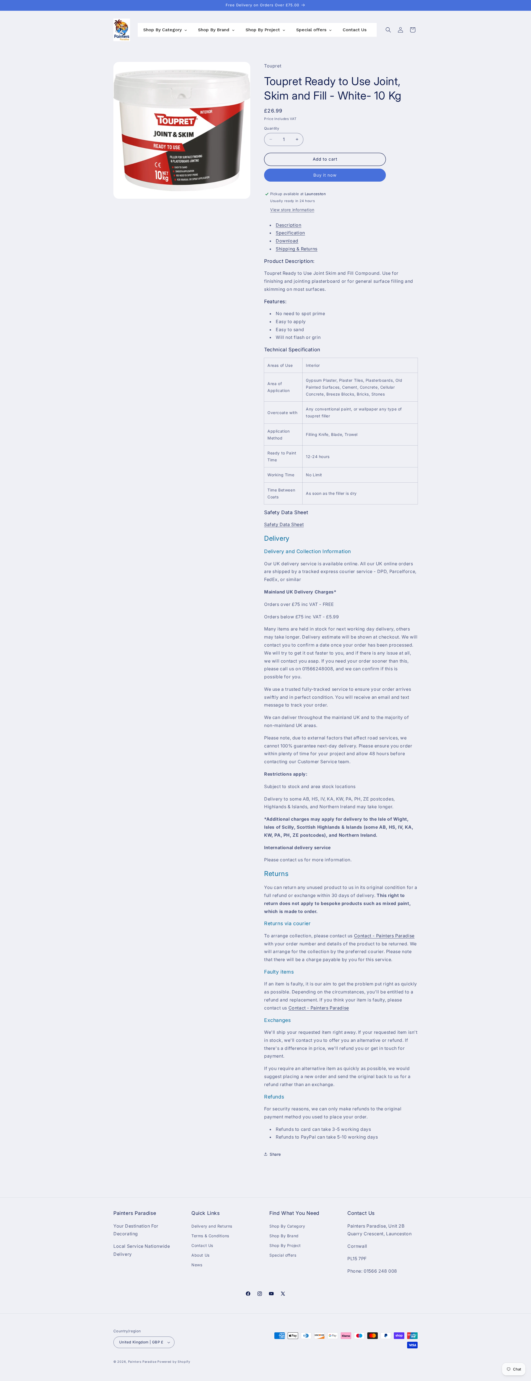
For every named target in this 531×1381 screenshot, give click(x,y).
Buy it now (325, 175)
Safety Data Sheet (284, 524)
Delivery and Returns (211, 1226)
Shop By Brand (284, 1235)
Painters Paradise (142, 1362)
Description (288, 225)
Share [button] (275, 1154)
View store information (292, 209)
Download (287, 241)
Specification (290, 233)
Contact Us (202, 1245)
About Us (200, 1255)
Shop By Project (285, 1245)
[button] (388, 30)
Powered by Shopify (173, 1362)
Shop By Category (287, 1226)
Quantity (271, 128)
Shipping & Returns (296, 249)
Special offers (282, 1255)
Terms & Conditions (210, 1235)
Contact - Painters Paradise (384, 935)
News (196, 1264)
